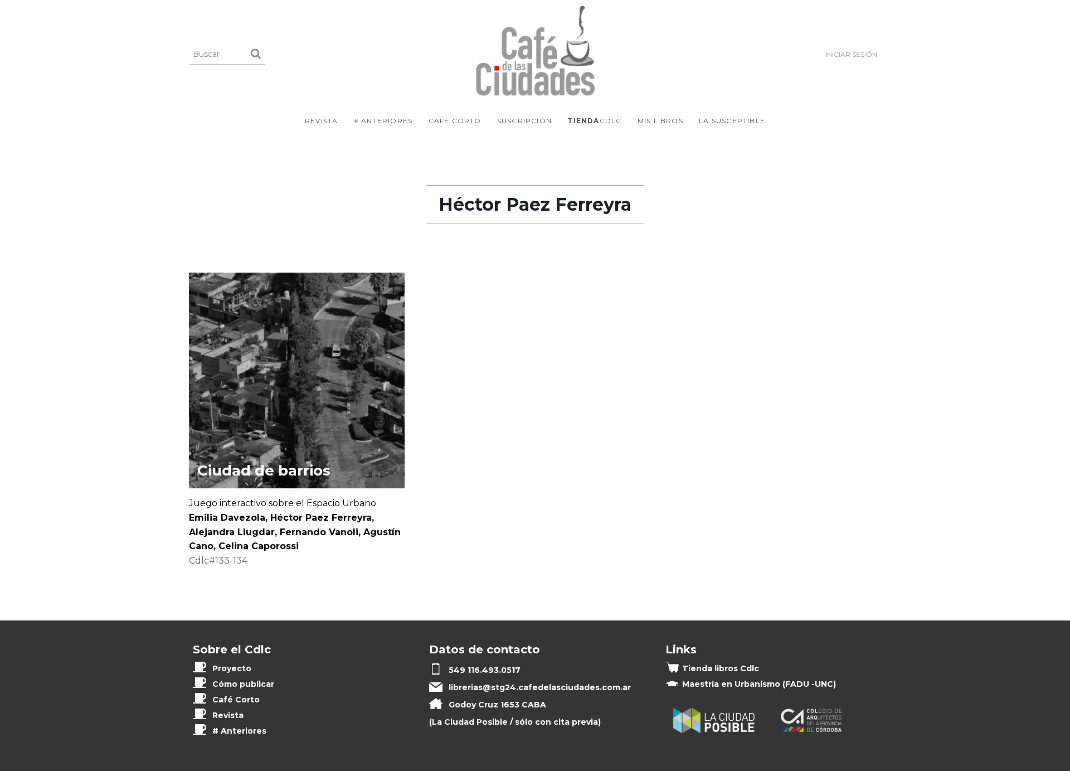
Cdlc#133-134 (218, 560)
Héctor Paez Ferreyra (321, 517)
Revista (321, 121)
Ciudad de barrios (263, 470)
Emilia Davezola (227, 517)
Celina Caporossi (258, 546)
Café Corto (455, 121)
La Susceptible (732, 121)
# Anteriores (383, 121)
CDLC (594, 121)
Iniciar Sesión (851, 54)
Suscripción (524, 121)
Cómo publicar (243, 684)
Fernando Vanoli (319, 532)
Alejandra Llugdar (232, 532)
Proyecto (231, 668)
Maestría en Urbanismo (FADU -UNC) (759, 684)
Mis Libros (660, 121)
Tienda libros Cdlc (720, 668)
